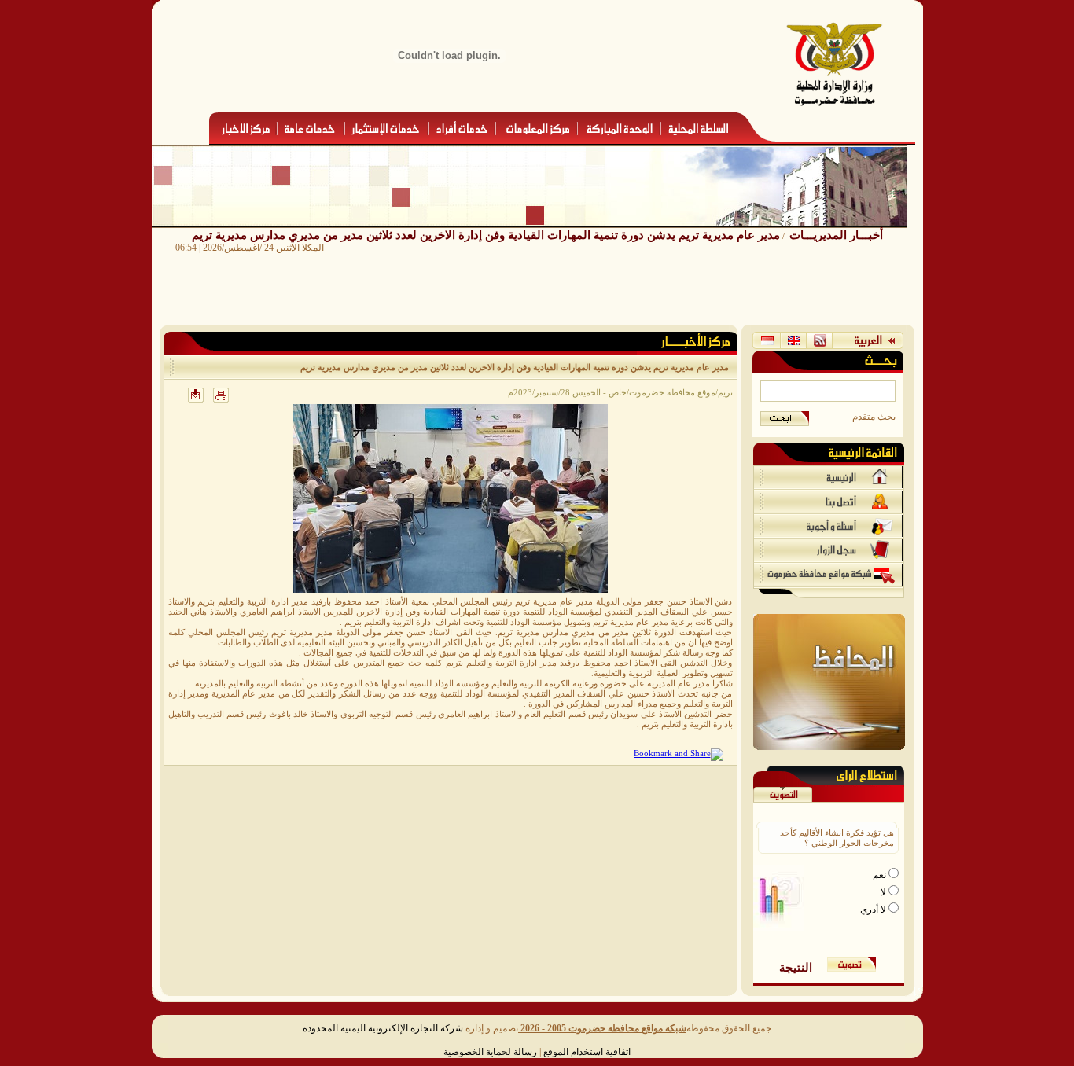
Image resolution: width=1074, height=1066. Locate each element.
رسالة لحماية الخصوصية (490, 1051)
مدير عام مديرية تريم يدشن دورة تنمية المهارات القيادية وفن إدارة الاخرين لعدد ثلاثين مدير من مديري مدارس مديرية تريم (486, 234)
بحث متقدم (874, 416)
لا (884, 892)
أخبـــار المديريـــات (836, 234)
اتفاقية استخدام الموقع (587, 1051)
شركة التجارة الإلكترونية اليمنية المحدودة (383, 1028)
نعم (880, 874)
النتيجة (795, 967)
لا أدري (874, 909)
